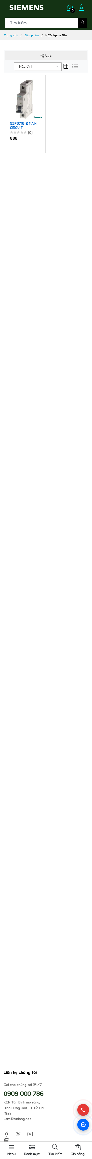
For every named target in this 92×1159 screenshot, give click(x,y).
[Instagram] (7, 1140)
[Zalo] (83, 1125)
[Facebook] (7, 1134)
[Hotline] (83, 1110)
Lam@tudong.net (17, 1119)
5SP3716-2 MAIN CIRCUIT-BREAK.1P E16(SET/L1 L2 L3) (23, 126)
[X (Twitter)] (18, 1134)
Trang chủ (11, 35)
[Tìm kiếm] (82, 23)
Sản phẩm (32, 35)
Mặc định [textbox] (26, 66)
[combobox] (38, 66)
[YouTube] (30, 1134)
